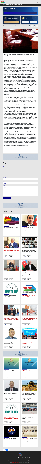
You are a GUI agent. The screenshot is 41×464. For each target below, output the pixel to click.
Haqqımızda (13, 457)
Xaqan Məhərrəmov (15, 462)
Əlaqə (19, 457)
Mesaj (4, 185)
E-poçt (4, 181)
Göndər (7, 198)
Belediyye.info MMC (25, 460)
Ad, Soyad (4, 177)
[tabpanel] (20, 157)
